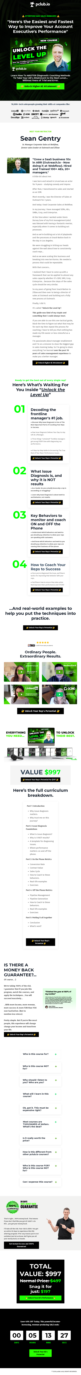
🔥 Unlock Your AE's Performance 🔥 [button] (40, 1298)
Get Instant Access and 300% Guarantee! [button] (21, 1245)
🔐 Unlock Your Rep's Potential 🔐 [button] (46, 458)
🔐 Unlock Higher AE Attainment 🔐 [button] (40, 86)
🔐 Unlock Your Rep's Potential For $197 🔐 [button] (40, 780)
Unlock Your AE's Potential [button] (40, 1353)
